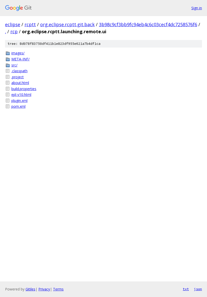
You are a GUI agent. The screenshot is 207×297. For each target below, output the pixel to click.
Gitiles (30, 289)
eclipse (12, 24)
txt (186, 289)
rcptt (30, 24)
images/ (17, 53)
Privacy (44, 289)
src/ (14, 65)
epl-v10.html (21, 94)
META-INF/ (20, 59)
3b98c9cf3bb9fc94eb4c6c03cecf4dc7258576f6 (148, 24)
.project (17, 77)
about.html (20, 82)
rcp (14, 31)
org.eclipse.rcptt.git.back (67, 24)
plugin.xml (19, 100)
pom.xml (18, 106)
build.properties (23, 88)
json (198, 289)
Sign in (196, 8)
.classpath (19, 70)
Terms (58, 289)
